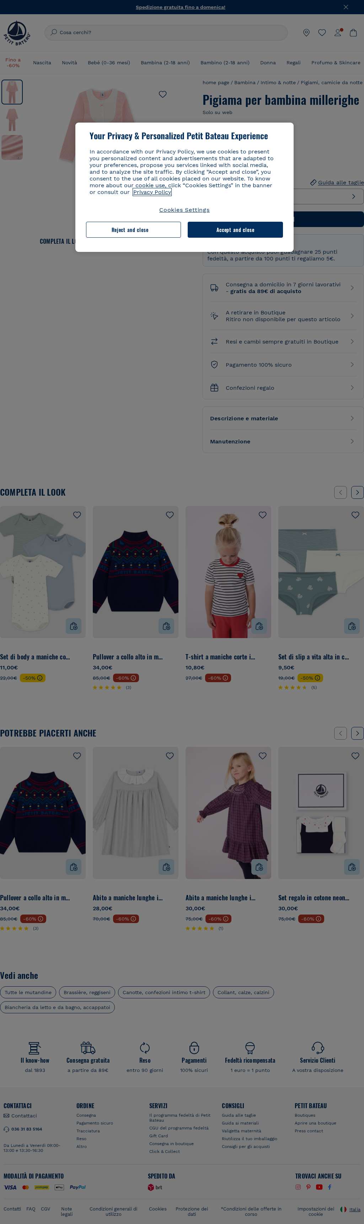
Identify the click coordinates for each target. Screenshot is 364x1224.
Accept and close (235, 229)
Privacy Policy (152, 192)
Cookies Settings (184, 209)
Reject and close (130, 229)
